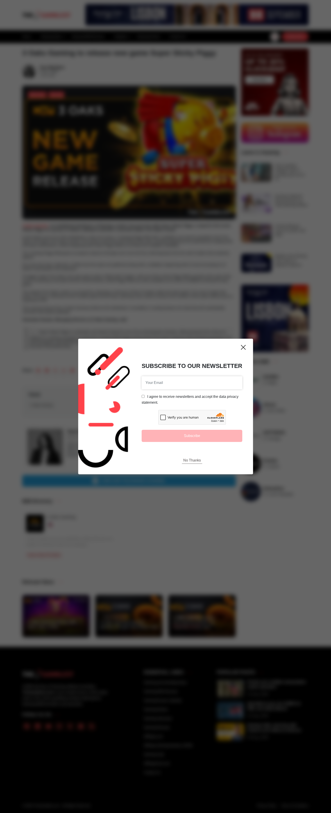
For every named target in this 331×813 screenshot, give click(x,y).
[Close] (243, 347)
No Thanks (192, 460)
